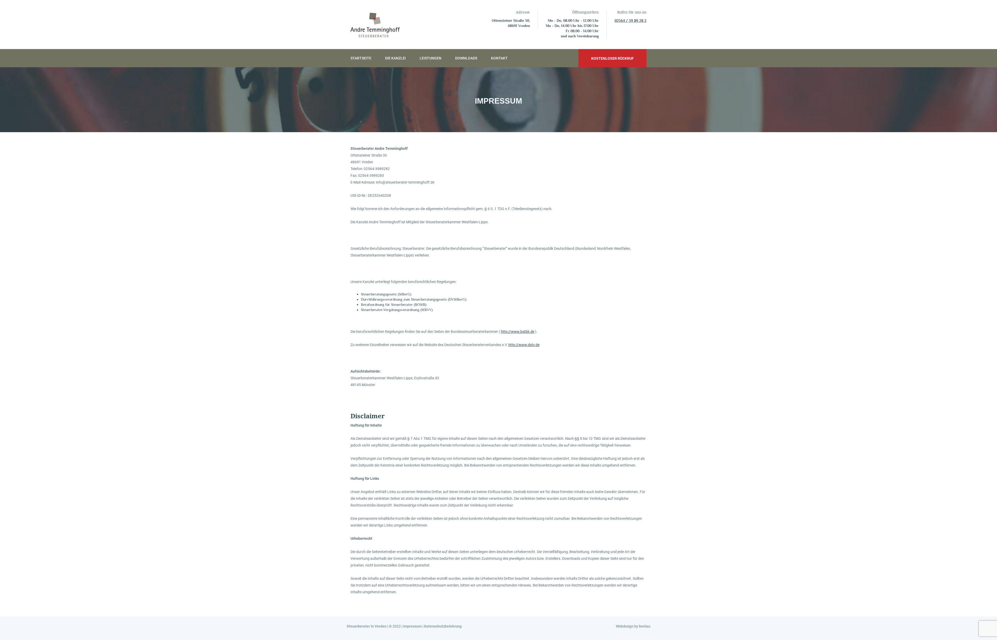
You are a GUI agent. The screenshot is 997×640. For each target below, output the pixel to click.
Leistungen (430, 58)
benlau (644, 626)
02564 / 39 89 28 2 (630, 20)
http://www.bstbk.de (517, 331)
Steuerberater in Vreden (367, 626)
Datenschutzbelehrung (443, 626)
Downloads (466, 58)
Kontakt (499, 58)
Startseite (361, 58)
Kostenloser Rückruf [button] (612, 58)
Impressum (412, 626)
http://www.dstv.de (524, 345)
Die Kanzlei (395, 58)
